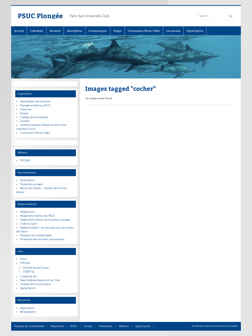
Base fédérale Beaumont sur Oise (40, 280)
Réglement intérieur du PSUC (37, 215)
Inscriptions (74, 30)
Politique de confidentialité (36, 235)
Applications (27, 308)
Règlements (27, 211)
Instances (25, 109)
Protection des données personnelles (42, 239)
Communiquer (97, 30)
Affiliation (124, 326)
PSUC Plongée (40, 15)
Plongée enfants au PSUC (35, 105)
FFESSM (25, 160)
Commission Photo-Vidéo (144, 30)
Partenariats (105, 326)
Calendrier (36, 30)
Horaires (55, 30)
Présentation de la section (35, 101)
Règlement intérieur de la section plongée (45, 219)
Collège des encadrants (34, 117)
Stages (117, 30)
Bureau (24, 113)
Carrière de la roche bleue (35, 284)
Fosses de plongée (31, 184)
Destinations (27, 180)
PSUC (23, 259)
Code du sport (28, 223)
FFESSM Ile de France (36, 267)
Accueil (19, 30)
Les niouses (173, 30)
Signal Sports (195, 30)
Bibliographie (27, 311)
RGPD (73, 326)
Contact (24, 121)
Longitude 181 (28, 276)
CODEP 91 (28, 271)
